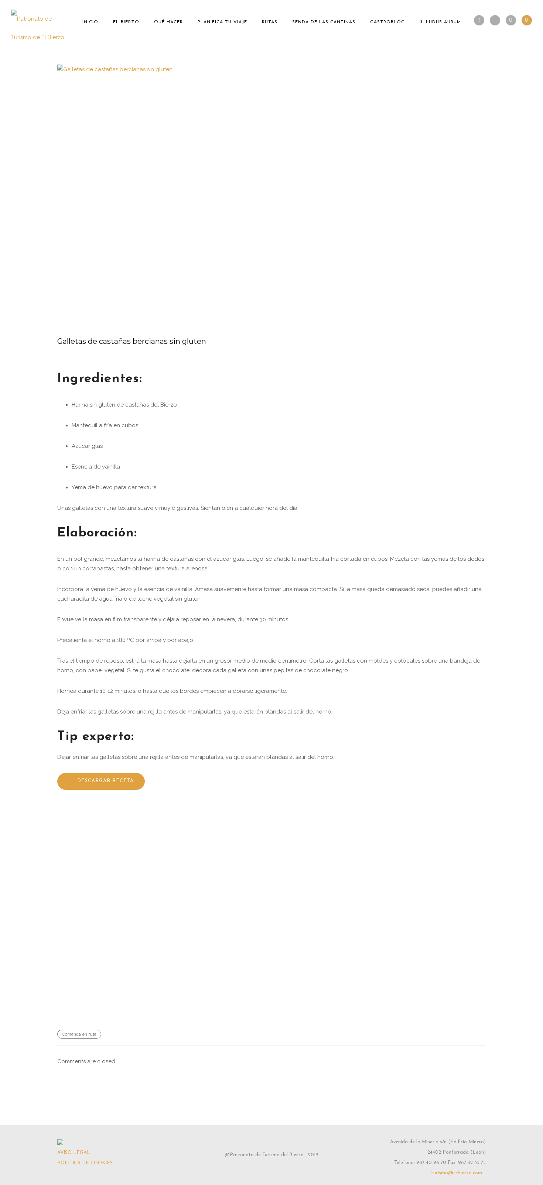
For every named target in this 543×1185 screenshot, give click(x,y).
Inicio (90, 22)
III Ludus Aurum (440, 22)
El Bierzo (126, 22)
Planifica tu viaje (222, 22)
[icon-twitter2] (497, 20)
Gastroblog (387, 22)
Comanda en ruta (79, 1034)
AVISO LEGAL (73, 1152)
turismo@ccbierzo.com (456, 1173)
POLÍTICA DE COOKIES (85, 1163)
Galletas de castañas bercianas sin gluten (131, 341)
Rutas (269, 22)
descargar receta (105, 780)
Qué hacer (168, 22)
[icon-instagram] (513, 20)
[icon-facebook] (481, 20)
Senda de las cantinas (323, 22)
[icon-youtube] (527, 20)
